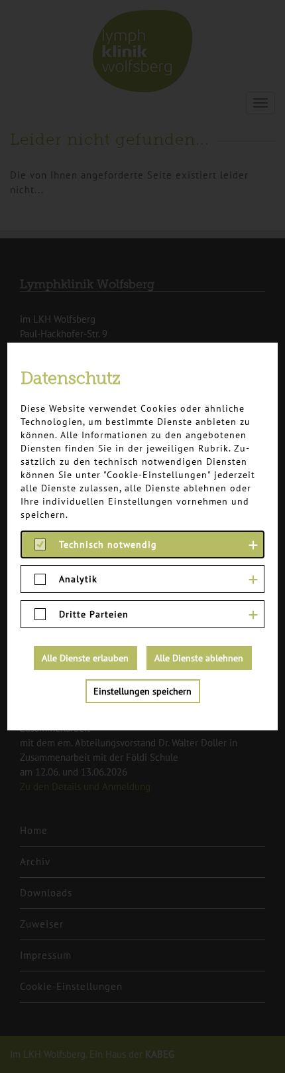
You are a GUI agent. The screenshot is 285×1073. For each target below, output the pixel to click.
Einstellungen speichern (142, 691)
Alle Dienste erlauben (85, 658)
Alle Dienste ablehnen (198, 658)
